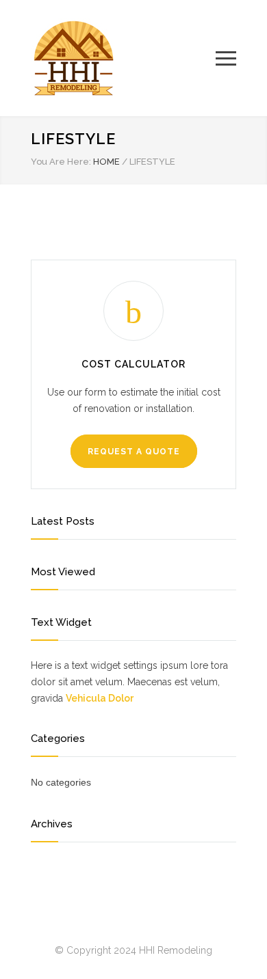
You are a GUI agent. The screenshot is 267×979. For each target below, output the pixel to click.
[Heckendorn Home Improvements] (123, 58)
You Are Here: (61, 161)
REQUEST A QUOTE (134, 451)
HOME (106, 161)
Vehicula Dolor (100, 698)
